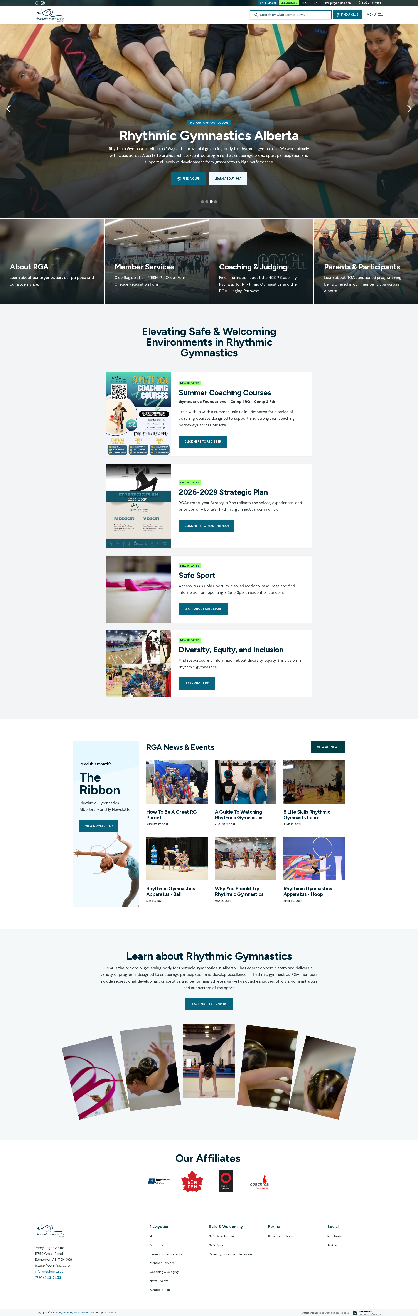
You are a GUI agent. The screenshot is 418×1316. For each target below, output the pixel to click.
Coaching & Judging (164, 1272)
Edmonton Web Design (371, 1314)
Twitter (332, 1245)
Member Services (162, 1263)
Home (154, 1236)
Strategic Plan (160, 1290)
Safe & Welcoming (222, 1236)
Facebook (334, 1236)
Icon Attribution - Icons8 (334, 1312)
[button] (8, 109)
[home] (52, 15)
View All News (328, 747)
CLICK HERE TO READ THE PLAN (206, 526)
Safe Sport (217, 1245)
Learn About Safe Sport (203, 609)
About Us (156, 1245)
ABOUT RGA (310, 3)
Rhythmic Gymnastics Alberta (75, 1312)
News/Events (159, 1281)
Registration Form (281, 1236)
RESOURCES (288, 3)
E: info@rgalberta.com (337, 3)
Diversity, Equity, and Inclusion (230, 1254)
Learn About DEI (197, 683)
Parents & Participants (166, 1254)
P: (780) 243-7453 (368, 3)
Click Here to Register (202, 441)
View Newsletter (99, 826)
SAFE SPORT (268, 3)
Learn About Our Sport (209, 1004)
